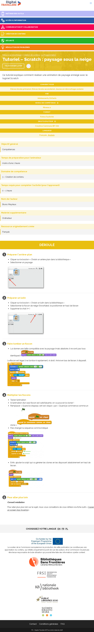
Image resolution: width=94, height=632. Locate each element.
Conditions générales (48, 624)
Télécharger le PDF (13, 66)
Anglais (51, 135)
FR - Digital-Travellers (11, 3)
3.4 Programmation (48, 55)
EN (59, 529)
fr (63, 529)
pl (66, 529)
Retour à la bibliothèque (11, 55)
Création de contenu (31, 55)
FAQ (63, 624)
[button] (91, 3)
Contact (33, 624)
